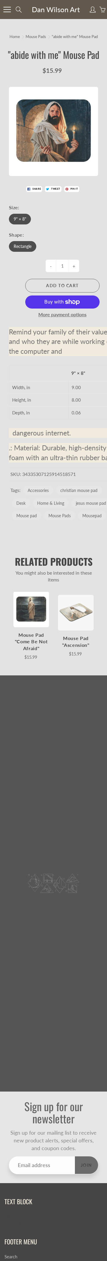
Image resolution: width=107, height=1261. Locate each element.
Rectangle (23, 246)
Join (86, 1165)
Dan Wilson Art (56, 9)
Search (10, 1256)
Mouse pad (26, 515)
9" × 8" (20, 218)
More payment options (62, 314)
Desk (21, 503)
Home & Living (50, 503)
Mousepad (92, 515)
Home (15, 36)
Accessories (38, 490)
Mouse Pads (36, 36)
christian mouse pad (78, 490)
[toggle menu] (7, 9)
